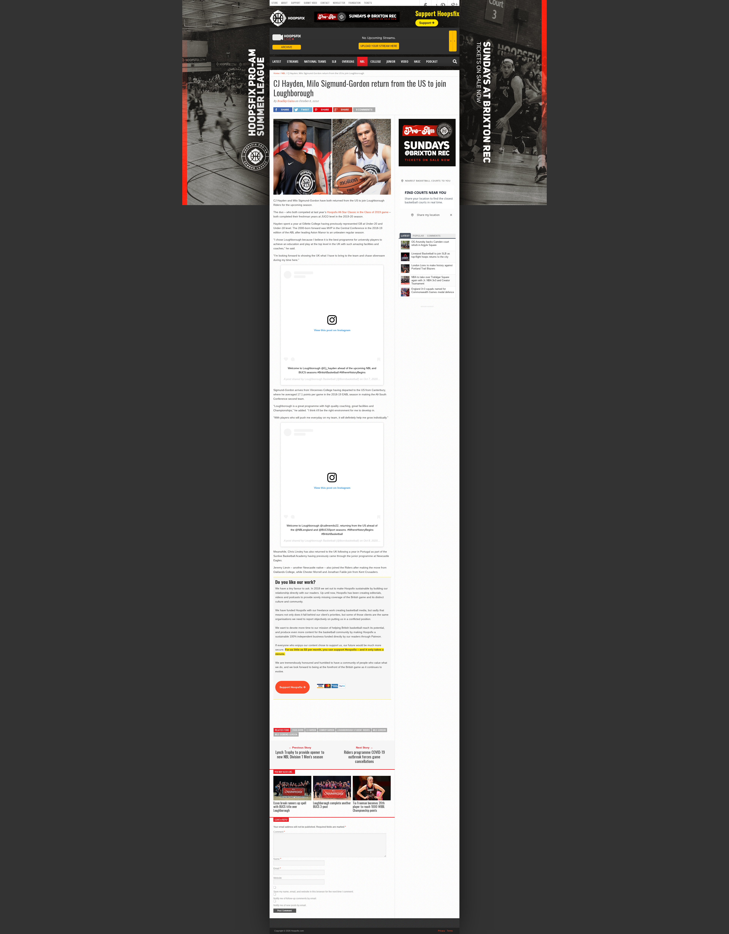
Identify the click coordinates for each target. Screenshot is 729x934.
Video (404, 61)
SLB (334, 61)
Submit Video (310, 2)
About (284, 2)
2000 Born (297, 730)
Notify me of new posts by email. (289, 905)
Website (277, 878)
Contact (325, 2)
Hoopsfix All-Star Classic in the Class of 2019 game (357, 212)
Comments (433, 235)
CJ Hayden (311, 730)
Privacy (441, 931)
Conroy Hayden (326, 730)
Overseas (348, 61)
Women (277, 71)
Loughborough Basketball (320, 379)
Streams (292, 61)
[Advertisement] (342, 713)
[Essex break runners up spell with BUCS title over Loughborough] (292, 799)
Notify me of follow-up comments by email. (295, 898)
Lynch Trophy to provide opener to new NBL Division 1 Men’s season (299, 754)
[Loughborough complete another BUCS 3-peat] (332, 799)
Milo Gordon (379, 730)
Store (274, 2)
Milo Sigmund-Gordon (286, 734)
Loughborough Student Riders (353, 730)
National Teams (315, 61)
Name (277, 859)
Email (277, 868)
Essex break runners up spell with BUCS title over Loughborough (289, 806)
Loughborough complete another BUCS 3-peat (332, 805)
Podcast (432, 61)
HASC (417, 61)
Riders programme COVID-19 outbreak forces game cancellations (364, 756)
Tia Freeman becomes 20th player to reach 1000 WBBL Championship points (369, 806)
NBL (362, 61)
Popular (418, 235)
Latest (276, 61)
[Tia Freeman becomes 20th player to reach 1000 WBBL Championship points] (372, 799)
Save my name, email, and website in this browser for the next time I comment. (313, 891)
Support (295, 2)
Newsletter (339, 2)
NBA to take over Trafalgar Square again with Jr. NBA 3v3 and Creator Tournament (430, 280)
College (375, 61)
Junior (391, 61)
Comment (279, 832)
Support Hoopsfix (291, 687)
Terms (450, 931)
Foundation (355, 2)
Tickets (368, 2)
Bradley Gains (285, 101)
